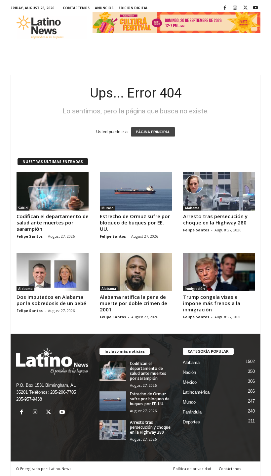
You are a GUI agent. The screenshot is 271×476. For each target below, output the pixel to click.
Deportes (191, 421)
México (190, 382)
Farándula (192, 412)
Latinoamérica (196, 392)
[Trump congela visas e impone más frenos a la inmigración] (219, 272)
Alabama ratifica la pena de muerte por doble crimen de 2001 (133, 303)
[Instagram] (235, 8)
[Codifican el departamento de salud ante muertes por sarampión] (53, 191)
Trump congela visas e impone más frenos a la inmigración (211, 303)
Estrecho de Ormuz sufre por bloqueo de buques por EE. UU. (135, 222)
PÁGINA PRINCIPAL (153, 132)
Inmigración (195, 288)
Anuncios (104, 8)
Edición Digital (133, 8)
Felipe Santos (30, 236)
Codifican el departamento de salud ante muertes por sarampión (53, 222)
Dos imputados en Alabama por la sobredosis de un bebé (51, 300)
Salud (23, 208)
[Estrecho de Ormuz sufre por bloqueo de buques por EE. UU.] (136, 191)
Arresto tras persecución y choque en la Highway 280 (215, 219)
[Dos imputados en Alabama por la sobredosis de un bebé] (53, 272)
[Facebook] (225, 8)
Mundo (107, 208)
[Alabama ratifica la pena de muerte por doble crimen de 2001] (136, 272)
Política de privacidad (192, 468)
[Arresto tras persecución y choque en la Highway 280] (219, 191)
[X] (245, 8)
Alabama (192, 208)
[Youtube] (255, 8)
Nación (189, 372)
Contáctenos (76, 8)
